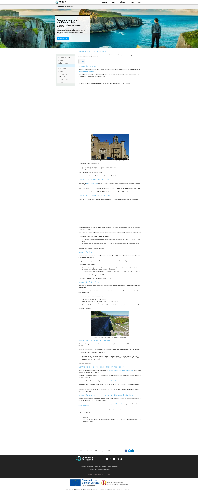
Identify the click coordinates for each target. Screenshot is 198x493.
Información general (65, 57)
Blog (140, 2)
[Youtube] (114, 459)
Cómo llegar (64, 79)
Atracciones (62, 68)
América (122, 2)
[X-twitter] (110, 459)
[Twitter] (129, 450)
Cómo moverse (65, 82)
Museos (60, 66)
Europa (104, 2)
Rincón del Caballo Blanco (112, 381)
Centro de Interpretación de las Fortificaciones (120, 370)
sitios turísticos (91, 55)
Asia (113, 2)
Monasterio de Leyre (130, 80)
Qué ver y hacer (63, 63)
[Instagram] (117, 459)
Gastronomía (62, 74)
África (131, 2)
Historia (60, 60)
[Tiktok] (121, 459)
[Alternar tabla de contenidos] (82, 61)
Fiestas (60, 71)
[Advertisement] (110, 109)
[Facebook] (126, 450)
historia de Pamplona (120, 404)
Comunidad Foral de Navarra (87, 71)
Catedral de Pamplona (92, 183)
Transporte (62, 77)
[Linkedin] (132, 450)
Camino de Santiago (84, 405)
